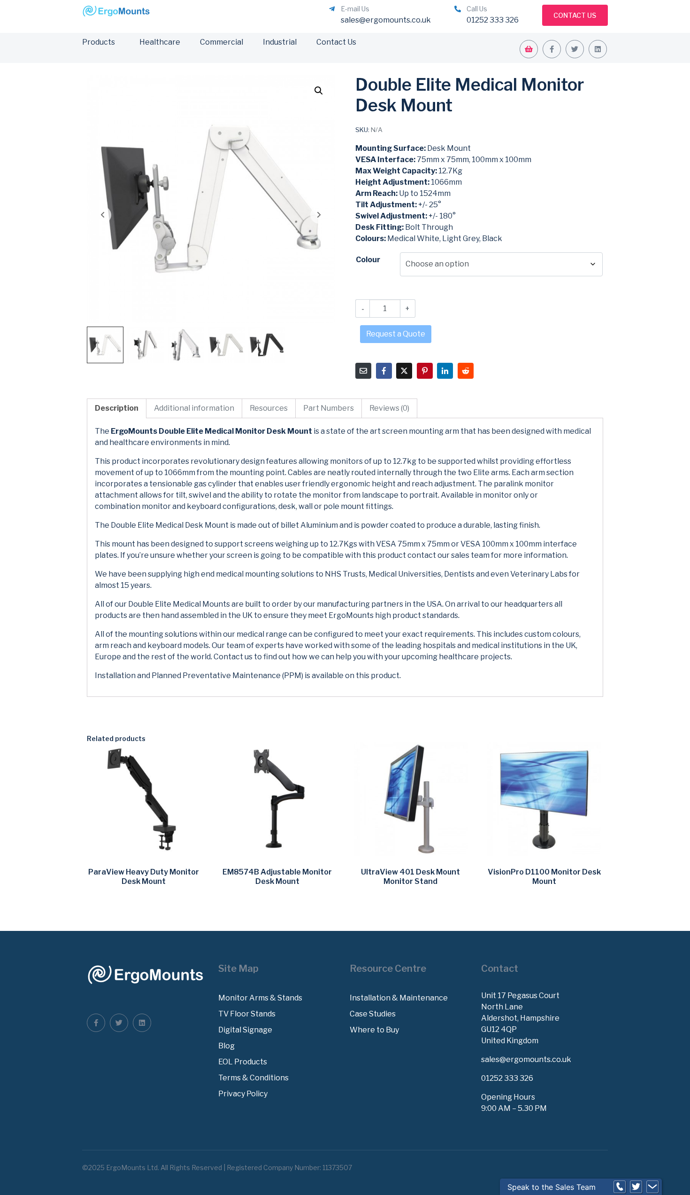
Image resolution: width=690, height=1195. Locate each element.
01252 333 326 (507, 1078)
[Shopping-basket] (529, 49)
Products (98, 42)
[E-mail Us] (332, 9)
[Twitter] (575, 49)
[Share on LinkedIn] (445, 371)
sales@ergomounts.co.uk (526, 1059)
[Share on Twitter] (404, 371)
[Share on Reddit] (466, 371)
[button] (318, 90)
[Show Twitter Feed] (636, 1187)
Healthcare (159, 42)
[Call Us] (457, 9)
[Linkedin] (598, 49)
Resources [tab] (269, 408)
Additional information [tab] (194, 408)
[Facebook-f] (552, 49)
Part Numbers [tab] (328, 408)
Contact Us (336, 42)
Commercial (221, 42)
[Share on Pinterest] (425, 371)
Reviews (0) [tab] (389, 408)
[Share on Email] (363, 371)
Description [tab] (116, 408)
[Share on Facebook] (384, 371)
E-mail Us (355, 9)
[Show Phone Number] (619, 1187)
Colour (368, 259)
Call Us (477, 9)
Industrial (280, 42)
